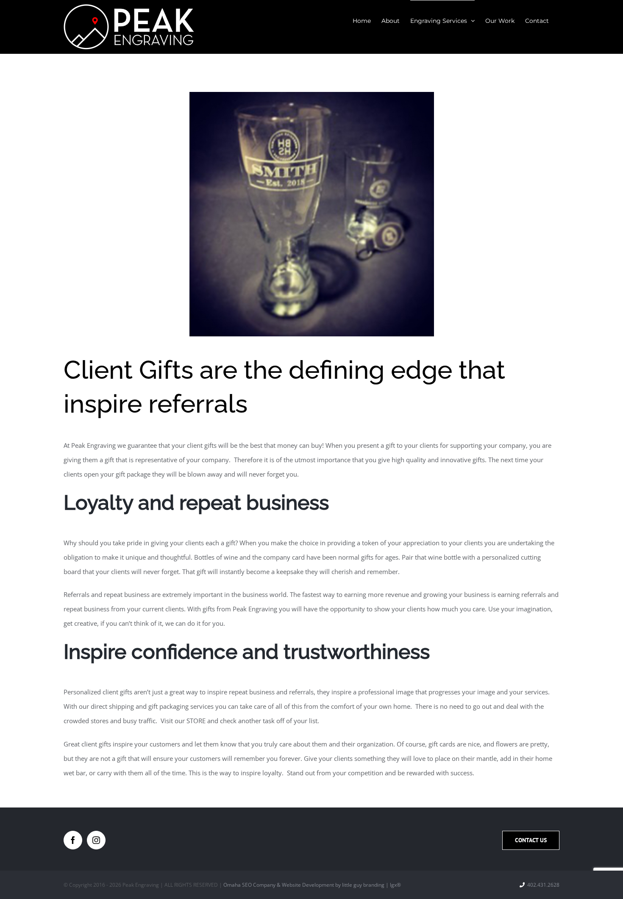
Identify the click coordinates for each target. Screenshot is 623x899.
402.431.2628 (543, 884)
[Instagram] (96, 840)
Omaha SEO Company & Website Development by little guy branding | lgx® (312, 884)
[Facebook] (73, 840)
